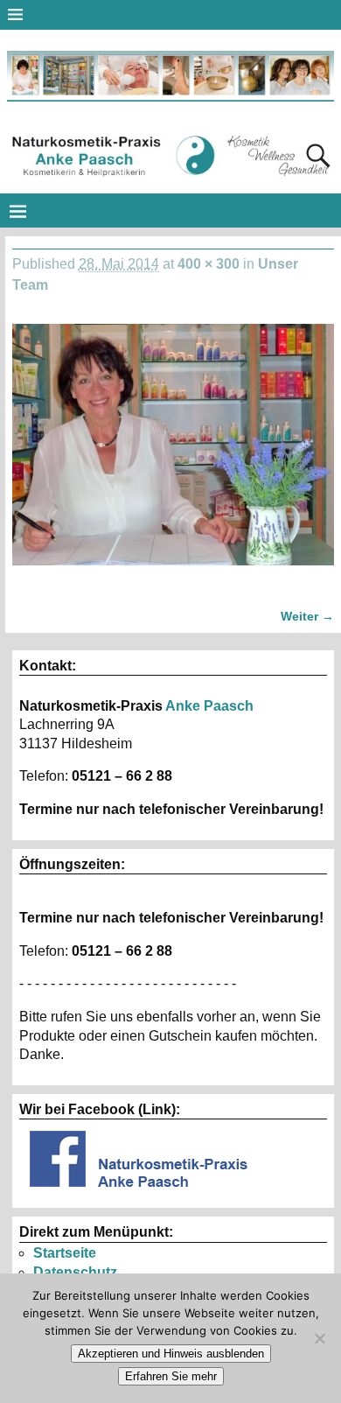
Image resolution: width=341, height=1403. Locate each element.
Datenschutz (75, 1272)
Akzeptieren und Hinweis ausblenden (171, 1353)
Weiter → (307, 616)
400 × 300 (208, 263)
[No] (319, 1338)
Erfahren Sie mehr (171, 1376)
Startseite (64, 1252)
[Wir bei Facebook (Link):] (140, 1191)
